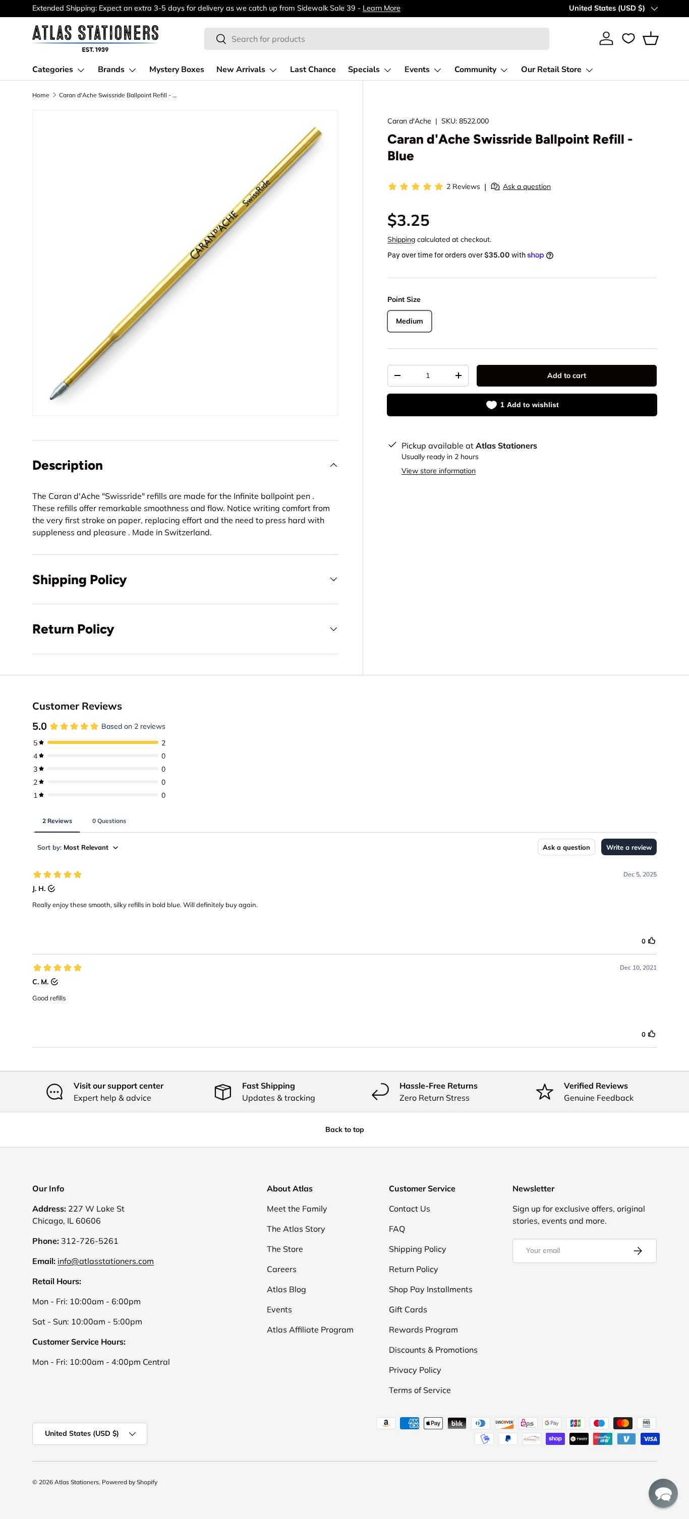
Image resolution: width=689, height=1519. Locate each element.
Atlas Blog (286, 1289)
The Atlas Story (296, 1229)
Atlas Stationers (76, 1482)
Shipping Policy (417, 1249)
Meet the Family (297, 1209)
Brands (111, 69)
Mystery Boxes (176, 69)
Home (40, 95)
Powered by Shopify (129, 1482)
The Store (285, 1249)
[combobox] (377, 39)
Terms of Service (420, 1390)
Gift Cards (408, 1309)
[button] (651, 38)
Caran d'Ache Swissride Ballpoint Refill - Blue (119, 95)
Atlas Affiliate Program (310, 1329)
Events (417, 69)
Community (475, 69)
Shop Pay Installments (431, 1289)
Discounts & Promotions (433, 1350)
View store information (438, 470)
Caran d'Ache (409, 120)
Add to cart (566, 375)
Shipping (401, 239)
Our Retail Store (551, 69)
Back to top (344, 1129)
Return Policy (413, 1269)
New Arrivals (240, 69)
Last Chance (313, 69)
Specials (364, 69)
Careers (282, 1269)
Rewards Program (423, 1329)
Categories (52, 69)
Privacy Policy (415, 1370)
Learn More (381, 8)
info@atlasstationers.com (106, 1261)
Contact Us (409, 1209)
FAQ (397, 1229)
